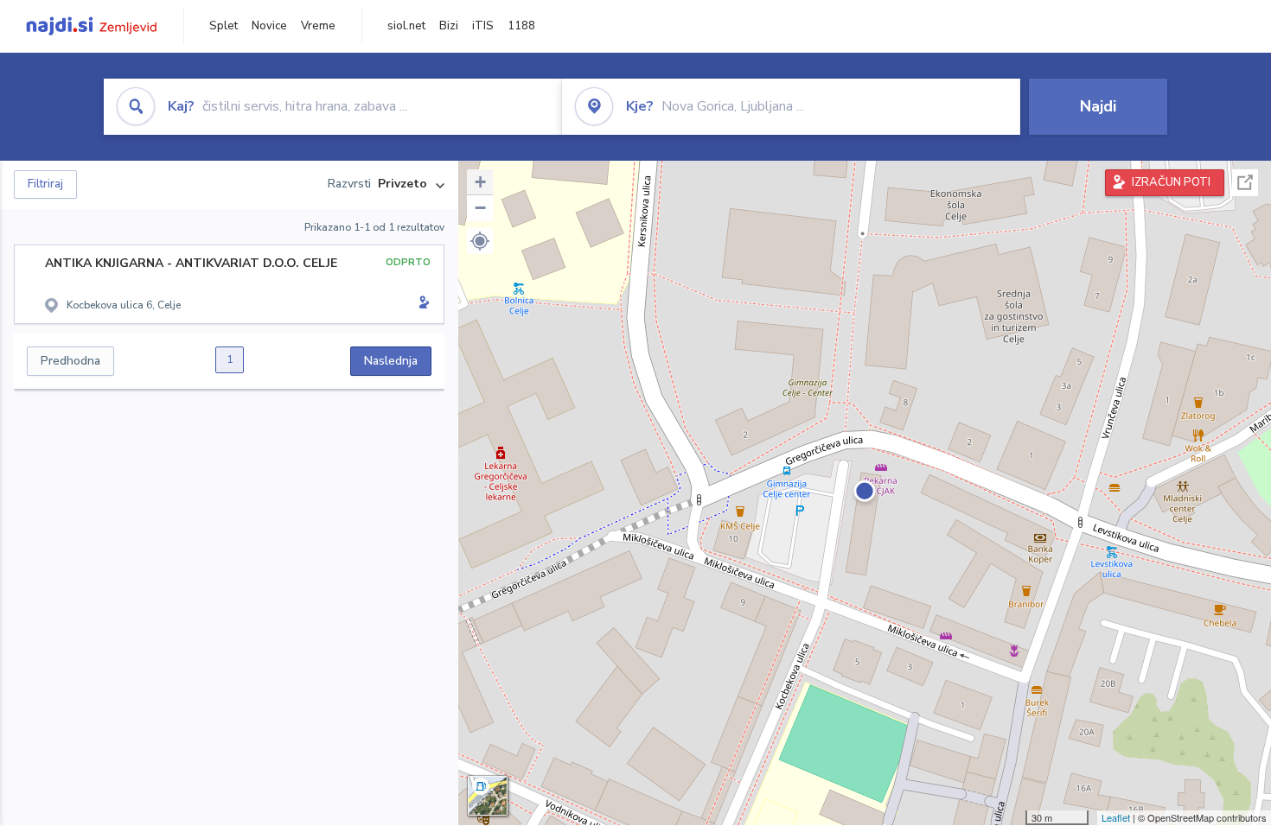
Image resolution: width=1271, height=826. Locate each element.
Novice (269, 26)
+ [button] (480, 182)
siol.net (406, 26)
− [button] (480, 208)
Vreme (318, 26)
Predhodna (70, 361)
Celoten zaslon (1245, 182)
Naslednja (391, 361)
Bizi (448, 26)
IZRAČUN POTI (1171, 182)
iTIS (483, 26)
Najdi (1098, 106)
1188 (521, 26)
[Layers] (488, 796)
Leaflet (1116, 817)
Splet (223, 26)
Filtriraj (45, 184)
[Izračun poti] (421, 304)
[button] (480, 241)
